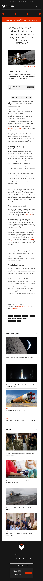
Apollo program (17, 316)
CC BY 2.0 (33, 66)
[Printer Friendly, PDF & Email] (30, 97)
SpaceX (19, 320)
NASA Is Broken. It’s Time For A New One (15, 410)
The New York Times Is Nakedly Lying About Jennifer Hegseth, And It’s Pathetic (20, 454)
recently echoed (29, 214)
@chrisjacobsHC (14, 308)
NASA (14, 318)
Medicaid (12, 241)
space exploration (12, 320)
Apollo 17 (10, 316)
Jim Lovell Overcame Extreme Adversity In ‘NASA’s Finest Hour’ (21, 420)
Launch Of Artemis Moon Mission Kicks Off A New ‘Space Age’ (20, 384)
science (19, 318)
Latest (8, 430)
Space (24, 318)
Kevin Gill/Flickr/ (28, 66)
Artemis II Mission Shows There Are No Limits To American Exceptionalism (19, 358)
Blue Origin (25, 316)
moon (9, 318)
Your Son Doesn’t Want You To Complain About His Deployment (21, 508)
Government (32, 316)
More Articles (30, 87)
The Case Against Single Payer (22, 306)
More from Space (12, 334)
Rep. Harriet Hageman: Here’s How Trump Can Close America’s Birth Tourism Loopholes (20, 481)
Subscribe (28, 573)
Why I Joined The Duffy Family (19, 533)
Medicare (32, 239)
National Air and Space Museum (15, 128)
